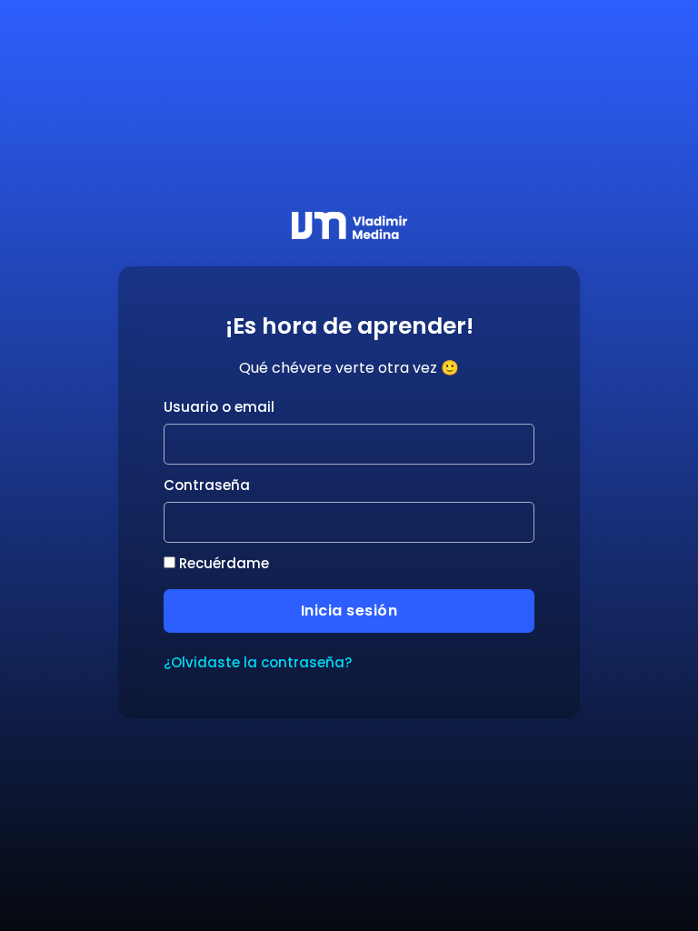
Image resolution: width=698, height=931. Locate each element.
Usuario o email (219, 406)
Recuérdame (222, 563)
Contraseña (207, 485)
